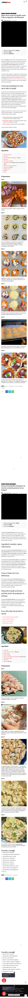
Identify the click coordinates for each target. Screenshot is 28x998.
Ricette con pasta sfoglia (18, 386)
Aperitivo (6, 386)
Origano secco (7, 168)
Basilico (5, 170)
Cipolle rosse (7, 154)
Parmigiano (6, 162)
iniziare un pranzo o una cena (20, 78)
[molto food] (5, 2)
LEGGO (16, 991)
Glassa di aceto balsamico (10, 165)
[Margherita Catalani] (2, 20)
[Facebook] (6, 391)
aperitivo (11, 78)
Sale (5, 172)
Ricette (3, 13)
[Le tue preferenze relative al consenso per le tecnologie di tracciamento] (25, 995)
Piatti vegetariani (11, 386)
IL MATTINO (22, 988)
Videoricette (13, 13)
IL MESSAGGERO (16, 988)
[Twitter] (9, 391)
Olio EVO (6, 159)
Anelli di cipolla (6, 124)
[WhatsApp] (12, 391)
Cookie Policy (17, 994)
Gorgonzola (7, 167)
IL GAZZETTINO (18, 989)
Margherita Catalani (7, 20)
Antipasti (8, 13)
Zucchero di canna (8, 161)
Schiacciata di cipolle (7, 120)
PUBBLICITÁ (21, 991)
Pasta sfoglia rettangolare (10, 157)
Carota (5, 156)
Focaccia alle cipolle (7, 117)
